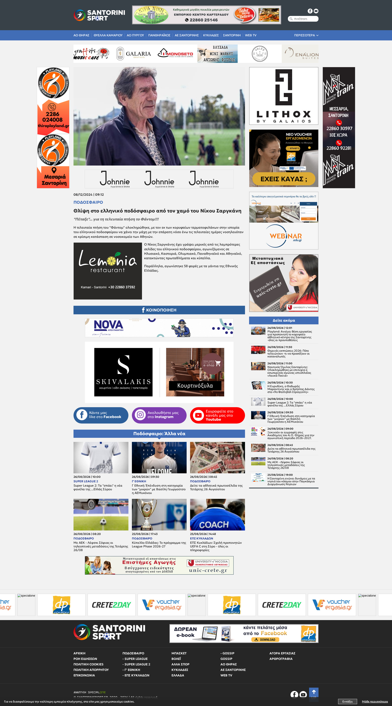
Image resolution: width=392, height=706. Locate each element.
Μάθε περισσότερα (375, 701)
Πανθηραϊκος (159, 35)
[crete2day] (52, 605)
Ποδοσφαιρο (88, 202)
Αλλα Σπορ (180, 664)
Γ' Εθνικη (139, 481)
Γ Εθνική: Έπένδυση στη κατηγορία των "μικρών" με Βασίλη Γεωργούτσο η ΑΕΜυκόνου (159, 489)
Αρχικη (79, 653)
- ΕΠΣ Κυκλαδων (135, 675)
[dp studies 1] (172, 605)
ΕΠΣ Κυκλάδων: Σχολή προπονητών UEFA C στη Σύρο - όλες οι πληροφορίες (216, 546)
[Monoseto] (98, 53)
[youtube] (316, 11)
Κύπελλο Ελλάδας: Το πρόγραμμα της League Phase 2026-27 (159, 544)
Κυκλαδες (211, 35)
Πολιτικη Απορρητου (91, 669)
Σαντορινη (232, 35)
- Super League (135, 658)
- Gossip (227, 653)
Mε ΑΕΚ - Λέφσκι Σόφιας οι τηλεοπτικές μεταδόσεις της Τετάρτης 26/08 (101, 546)
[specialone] (137, 605)
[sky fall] (267, 53)
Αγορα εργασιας (282, 653)
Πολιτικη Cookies (89, 664)
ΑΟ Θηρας (81, 35)
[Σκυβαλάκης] (309, 53)
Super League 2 (86, 481)
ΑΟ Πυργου (135, 35)
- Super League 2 (136, 664)
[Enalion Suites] (225, 53)
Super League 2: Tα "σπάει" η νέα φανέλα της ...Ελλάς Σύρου (98, 487)
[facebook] (310, 11)
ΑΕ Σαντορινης (187, 35)
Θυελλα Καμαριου (108, 35)
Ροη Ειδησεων (85, 658)
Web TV (250, 35)
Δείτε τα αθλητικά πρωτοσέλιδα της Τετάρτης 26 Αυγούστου (216, 487)
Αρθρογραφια (281, 658)
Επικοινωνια (84, 675)
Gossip (226, 658)
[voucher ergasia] (102, 605)
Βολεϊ (176, 658)
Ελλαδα (178, 675)
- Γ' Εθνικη (131, 669)
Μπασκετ (179, 653)
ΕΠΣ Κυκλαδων (201, 538)
